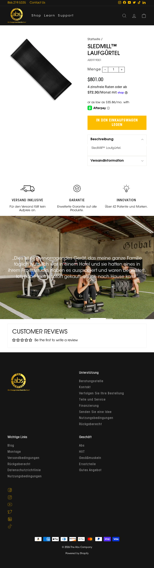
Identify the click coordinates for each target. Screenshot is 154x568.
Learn (49, 15)
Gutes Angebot (90, 470)
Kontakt (85, 387)
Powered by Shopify (77, 553)
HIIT (82, 452)
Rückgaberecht (90, 424)
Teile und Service (92, 400)
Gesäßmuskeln (90, 458)
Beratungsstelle (91, 381)
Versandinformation (107, 161)
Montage (14, 452)
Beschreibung (102, 139)
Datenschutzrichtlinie (24, 470)
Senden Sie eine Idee (95, 412)
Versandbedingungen (23, 458)
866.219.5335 (17, 3)
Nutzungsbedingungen (96, 418)
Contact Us (37, 3)
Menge (94, 69)
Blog (11, 445)
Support (66, 15)
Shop (37, 15)
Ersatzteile (87, 464)
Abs (82, 445)
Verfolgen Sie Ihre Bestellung (101, 393)
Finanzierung (89, 406)
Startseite (94, 39)
